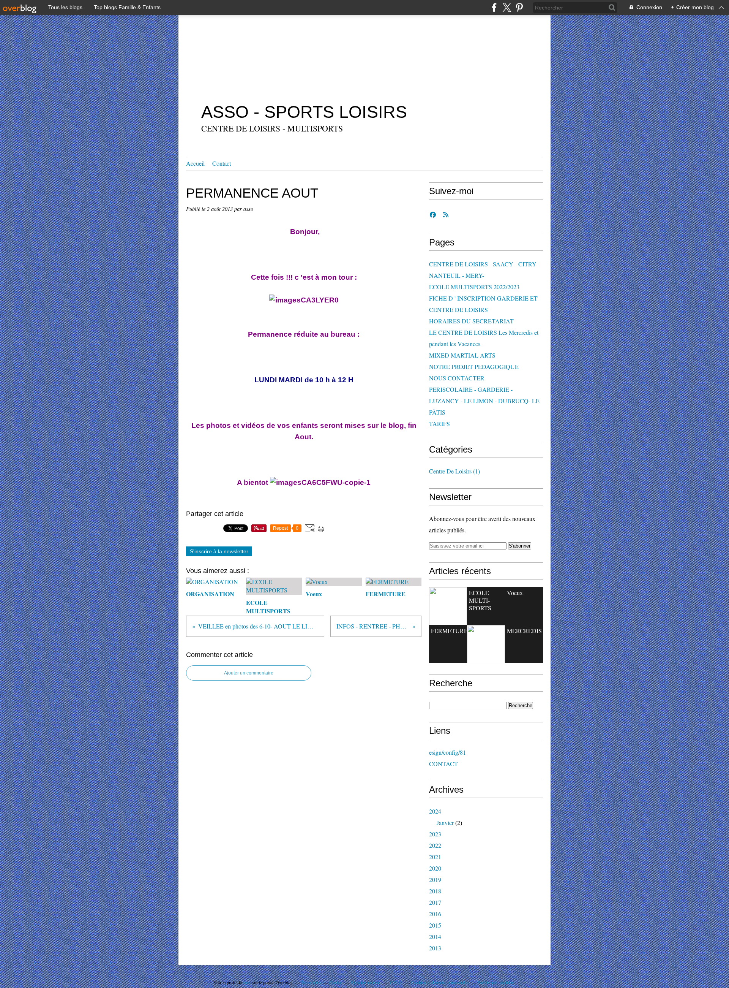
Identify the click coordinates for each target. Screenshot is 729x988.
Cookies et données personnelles (440, 982)
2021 (435, 857)
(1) (454, 471)
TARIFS (439, 424)
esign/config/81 (447, 752)
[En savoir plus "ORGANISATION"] (448, 606)
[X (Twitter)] (506, 7)
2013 (435, 948)
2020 (435, 868)
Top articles (311, 982)
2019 (435, 880)
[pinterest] (519, 7)
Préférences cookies (495, 982)
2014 (435, 936)
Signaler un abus (366, 982)
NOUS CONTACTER (456, 378)
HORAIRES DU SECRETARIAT (471, 321)
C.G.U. (396, 982)
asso (247, 982)
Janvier (445, 822)
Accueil (195, 163)
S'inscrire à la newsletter (219, 551)
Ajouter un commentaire (248, 673)
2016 (435, 914)
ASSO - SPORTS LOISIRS (304, 112)
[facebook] (494, 7)
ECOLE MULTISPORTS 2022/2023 (474, 287)
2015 (435, 925)
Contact (221, 163)
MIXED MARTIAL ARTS (462, 355)
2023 (435, 834)
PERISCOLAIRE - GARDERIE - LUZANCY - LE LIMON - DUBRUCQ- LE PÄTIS (484, 400)
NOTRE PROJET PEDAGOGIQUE (474, 366)
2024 (435, 811)
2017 (435, 902)
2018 (435, 891)
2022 (435, 845)
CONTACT (443, 764)
